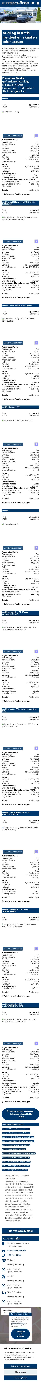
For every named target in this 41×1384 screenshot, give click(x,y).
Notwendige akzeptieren (20, 1366)
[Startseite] (15, 3)
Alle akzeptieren (20, 1378)
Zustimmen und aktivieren (20, 1334)
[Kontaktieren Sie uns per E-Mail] (33, 3)
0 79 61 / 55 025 (14, 1255)
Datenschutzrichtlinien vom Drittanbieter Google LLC (19, 1324)
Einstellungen (20, 1372)
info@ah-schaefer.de (16, 1250)
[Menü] (38, 3)
